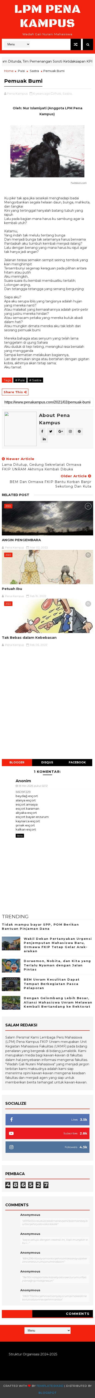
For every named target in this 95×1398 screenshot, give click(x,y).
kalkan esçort (26, 829)
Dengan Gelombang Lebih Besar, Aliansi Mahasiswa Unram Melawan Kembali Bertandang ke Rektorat (58, 1002)
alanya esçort (26, 800)
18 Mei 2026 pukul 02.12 (33, 785)
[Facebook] (51, 1337)
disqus (47, 762)
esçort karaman (27, 808)
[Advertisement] (47, 705)
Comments (78, 1314)
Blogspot (47, 1392)
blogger (16, 762)
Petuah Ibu (12, 589)
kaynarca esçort (28, 821)
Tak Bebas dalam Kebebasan (29, 637)
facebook (77, 762)
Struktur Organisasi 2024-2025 (33, 1354)
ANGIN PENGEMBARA (21, 540)
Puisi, (58, 93)
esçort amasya (27, 804)
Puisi (21, 71)
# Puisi (20, 380)
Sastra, (67, 93)
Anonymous (30, 1215)
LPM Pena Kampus (47, 16)
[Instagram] (42, 1337)
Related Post (15, 495)
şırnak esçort (25, 825)
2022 (8, 506)
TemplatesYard (49, 1385)
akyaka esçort (26, 812)
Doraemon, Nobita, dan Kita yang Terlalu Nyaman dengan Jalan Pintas (57, 965)
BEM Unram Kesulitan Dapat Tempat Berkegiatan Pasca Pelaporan (52, 984)
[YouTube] (47, 1337)
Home (9, 71)
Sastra (34, 71)
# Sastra (35, 380)
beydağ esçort (27, 796)
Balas (20, 835)
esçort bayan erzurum (32, 817)
